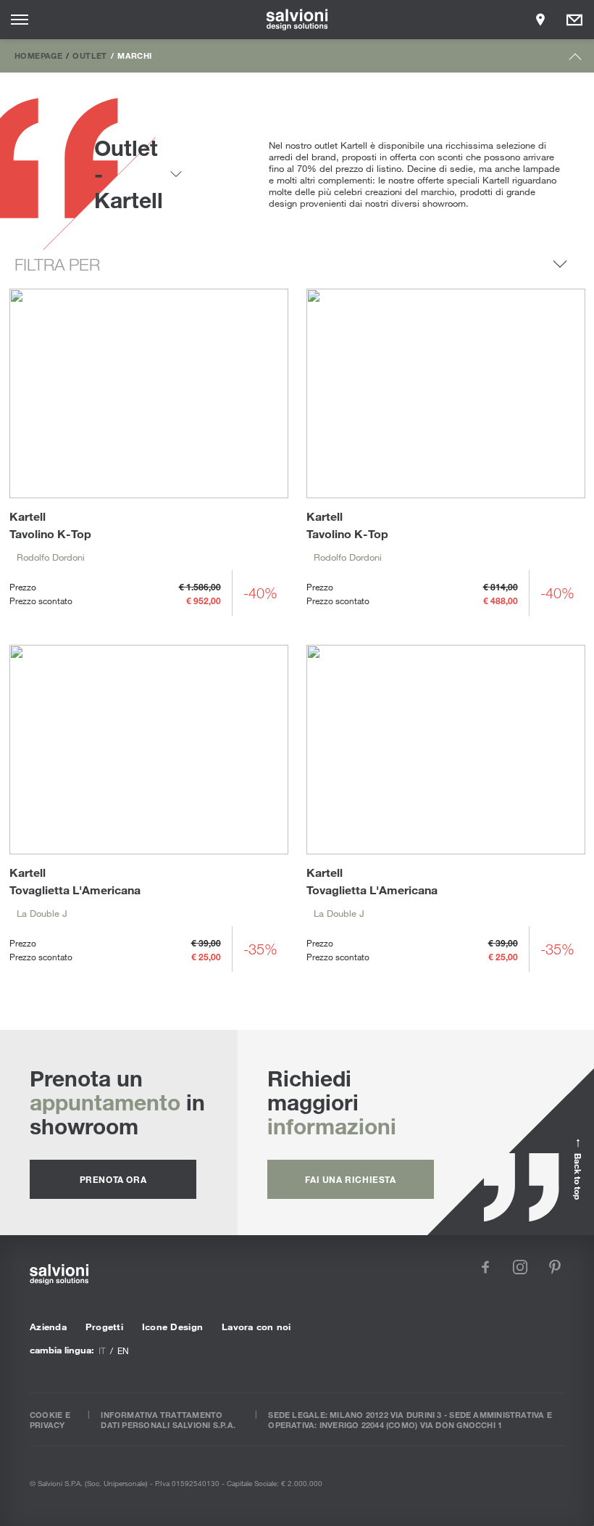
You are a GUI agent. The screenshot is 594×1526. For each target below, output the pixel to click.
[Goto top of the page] (575, 60)
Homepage (38, 55)
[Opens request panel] (574, 19)
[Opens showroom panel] (540, 19)
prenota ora (113, 1179)
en (123, 1350)
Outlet (89, 55)
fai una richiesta (350, 1179)
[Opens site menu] (19, 19)
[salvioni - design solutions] (297, 19)
